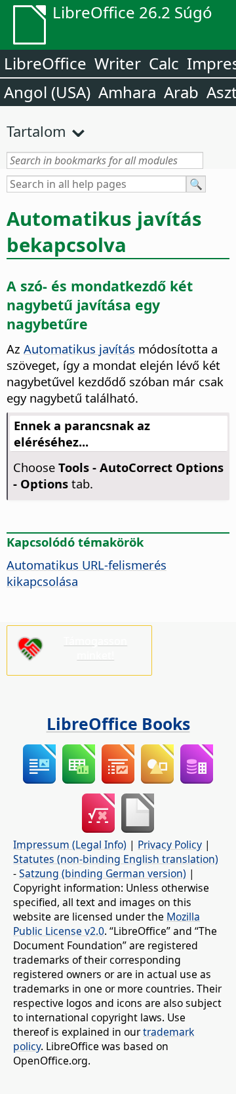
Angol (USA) (47, 92)
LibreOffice (45, 63)
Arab (181, 92)
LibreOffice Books (118, 723)
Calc (164, 63)
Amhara (127, 92)
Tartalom (36, 131)
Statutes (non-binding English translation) (115, 859)
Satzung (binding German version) (102, 873)
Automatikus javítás (79, 348)
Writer (117, 63)
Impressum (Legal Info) (70, 844)
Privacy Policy (170, 844)
